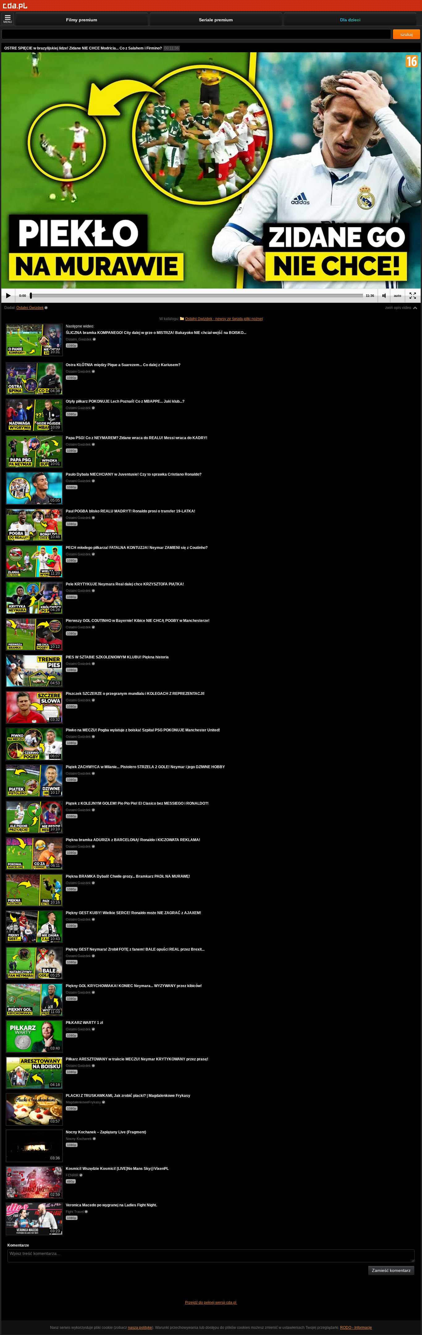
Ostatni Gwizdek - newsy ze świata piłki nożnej (224, 319)
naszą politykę (140, 1327)
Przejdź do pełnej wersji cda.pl (211, 1302)
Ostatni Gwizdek (30, 308)
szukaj (406, 34)
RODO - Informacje (356, 1327)
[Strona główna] (15, 6)
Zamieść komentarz (391, 1270)
